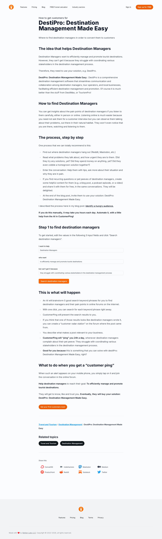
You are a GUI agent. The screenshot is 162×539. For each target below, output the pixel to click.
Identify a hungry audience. (100, 206)
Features (23, 7)
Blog (43, 7)
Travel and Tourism (48, 443)
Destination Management (72, 443)
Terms (90, 518)
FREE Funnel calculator (58, 7)
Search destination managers (54, 281)
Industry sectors (78, 7)
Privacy (101, 518)
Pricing (34, 7)
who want (42, 258)
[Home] (11, 7)
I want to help (44, 246)
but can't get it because (48, 269)
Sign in (128, 7)
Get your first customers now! (53, 407)
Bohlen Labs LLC (29, 533)
